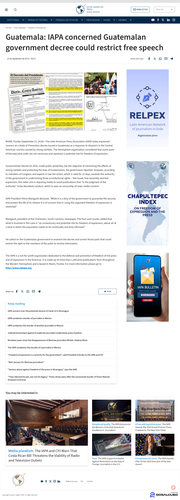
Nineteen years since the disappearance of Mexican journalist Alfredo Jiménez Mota (47, 340)
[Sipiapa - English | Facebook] (158, 20)
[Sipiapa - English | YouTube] (153, 20)
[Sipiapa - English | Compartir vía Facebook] (16, 291)
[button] (140, 9)
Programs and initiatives (67, 20)
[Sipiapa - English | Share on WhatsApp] (160, 58)
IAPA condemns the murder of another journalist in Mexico (35, 325)
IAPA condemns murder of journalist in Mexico (30, 318)
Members (123, 20)
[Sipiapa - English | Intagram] (174, 20)
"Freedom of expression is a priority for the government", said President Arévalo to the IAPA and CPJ (55, 354)
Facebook (46, 481)
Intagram (54, 481)
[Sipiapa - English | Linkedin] (168, 20)
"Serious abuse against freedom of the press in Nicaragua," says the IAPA (42, 369)
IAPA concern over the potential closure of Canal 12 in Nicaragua (38, 311)
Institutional (13, 20)
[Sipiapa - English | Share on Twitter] (155, 58)
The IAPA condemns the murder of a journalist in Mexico (34, 347)
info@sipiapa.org (71, 481)
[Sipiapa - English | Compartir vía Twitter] (22, 291)
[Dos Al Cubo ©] (164, 496)
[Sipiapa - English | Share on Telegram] (171, 58)
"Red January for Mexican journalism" (26, 362)
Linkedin (59, 481)
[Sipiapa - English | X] (163, 20)
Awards (106, 20)
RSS (82, 481)
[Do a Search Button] (14, 9)
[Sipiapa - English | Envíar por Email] (166, 58)
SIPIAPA (9, 27)
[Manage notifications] (173, 487)
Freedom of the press (37, 20)
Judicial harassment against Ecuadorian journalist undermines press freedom (45, 333)
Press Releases (93, 20)
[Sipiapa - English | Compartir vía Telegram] (39, 291)
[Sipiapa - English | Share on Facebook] (149, 58)
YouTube (42, 481)
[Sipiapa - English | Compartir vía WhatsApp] (28, 291)
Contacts (90, 481)
